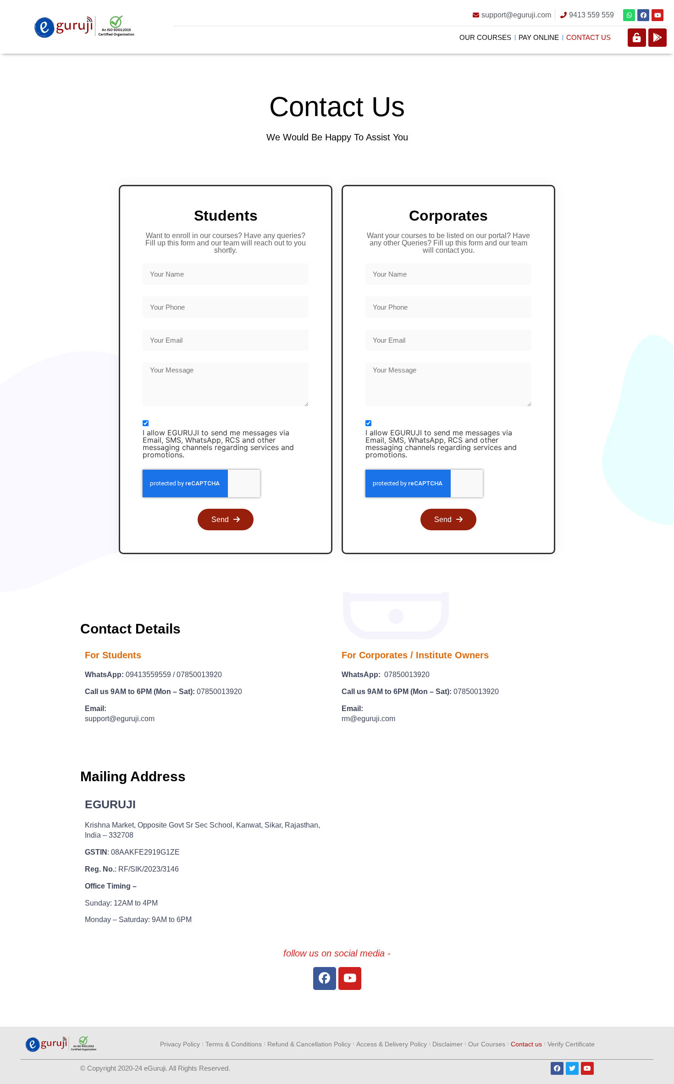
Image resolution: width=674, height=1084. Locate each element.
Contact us (588, 37)
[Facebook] (643, 15)
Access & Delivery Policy (391, 1044)
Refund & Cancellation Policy (309, 1044)
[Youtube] (657, 15)
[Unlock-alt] (637, 37)
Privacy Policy (180, 1044)
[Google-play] (657, 37)
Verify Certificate (571, 1044)
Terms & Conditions (233, 1044)
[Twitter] (572, 1068)
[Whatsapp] (629, 15)
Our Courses (485, 37)
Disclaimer (447, 1044)
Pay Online (539, 37)
